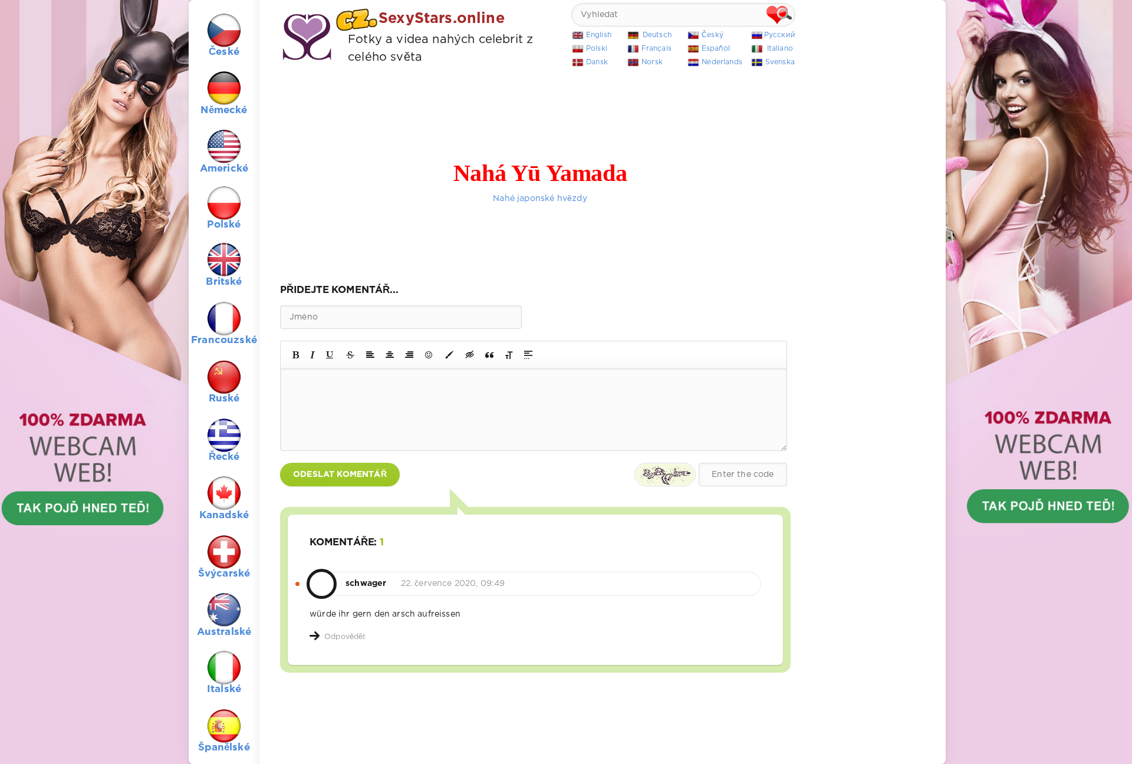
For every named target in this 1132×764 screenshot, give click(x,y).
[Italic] (312, 355)
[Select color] (449, 355)
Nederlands (722, 62)
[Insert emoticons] (429, 355)
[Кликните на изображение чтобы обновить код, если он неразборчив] (665, 474)
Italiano (780, 48)
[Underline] (330, 355)
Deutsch (657, 35)
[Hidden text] (470, 355)
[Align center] (390, 355)
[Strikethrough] (350, 355)
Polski (596, 48)
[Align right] (409, 355)
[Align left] (370, 355)
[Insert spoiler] (528, 355)
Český (712, 35)
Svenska (780, 62)
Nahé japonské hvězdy (540, 198)
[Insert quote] (489, 355)
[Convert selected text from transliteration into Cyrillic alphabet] (509, 355)
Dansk (597, 62)
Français (656, 48)
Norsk (652, 62)
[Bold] (296, 355)
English (598, 35)
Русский (779, 35)
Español (716, 48)
